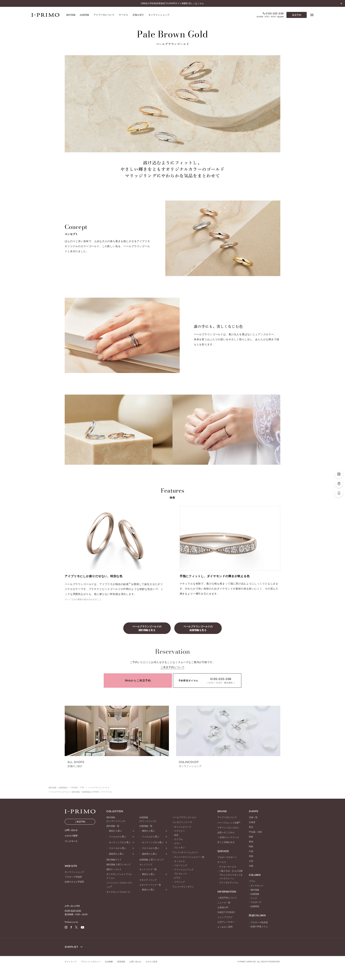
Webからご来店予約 (138, 680)
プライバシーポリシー (91, 962)
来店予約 (296, 15)
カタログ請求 (151, 962)
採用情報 (121, 962)
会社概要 (109, 962)
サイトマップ (71, 962)
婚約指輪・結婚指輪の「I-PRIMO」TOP (66, 787)
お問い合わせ (135, 962)
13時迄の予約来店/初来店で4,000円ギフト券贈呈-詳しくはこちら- (172, 3)
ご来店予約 (80, 821)
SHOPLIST (72, 946)
